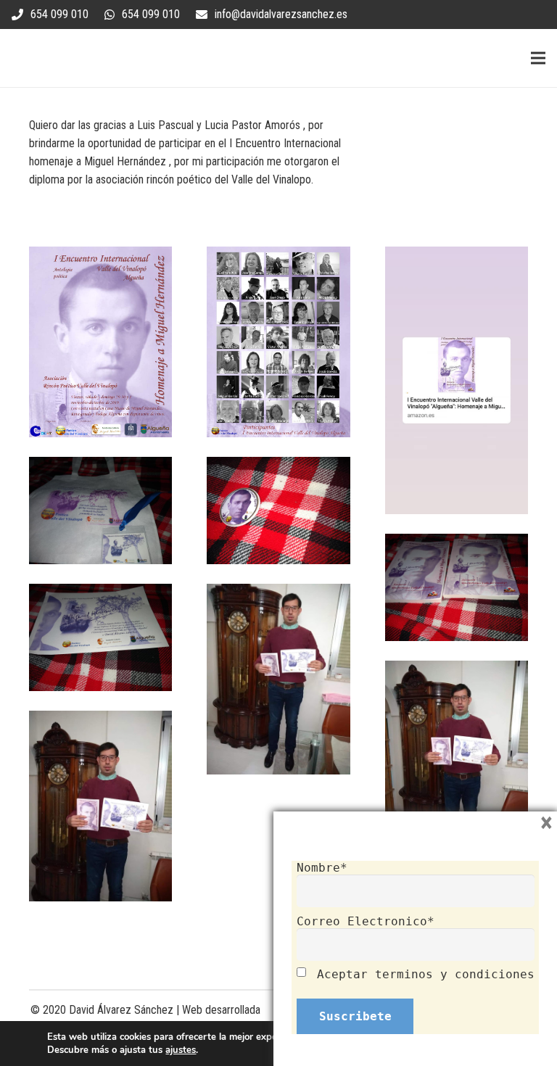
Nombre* (322, 868)
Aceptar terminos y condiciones (426, 974)
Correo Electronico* (365, 921)
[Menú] (538, 58)
